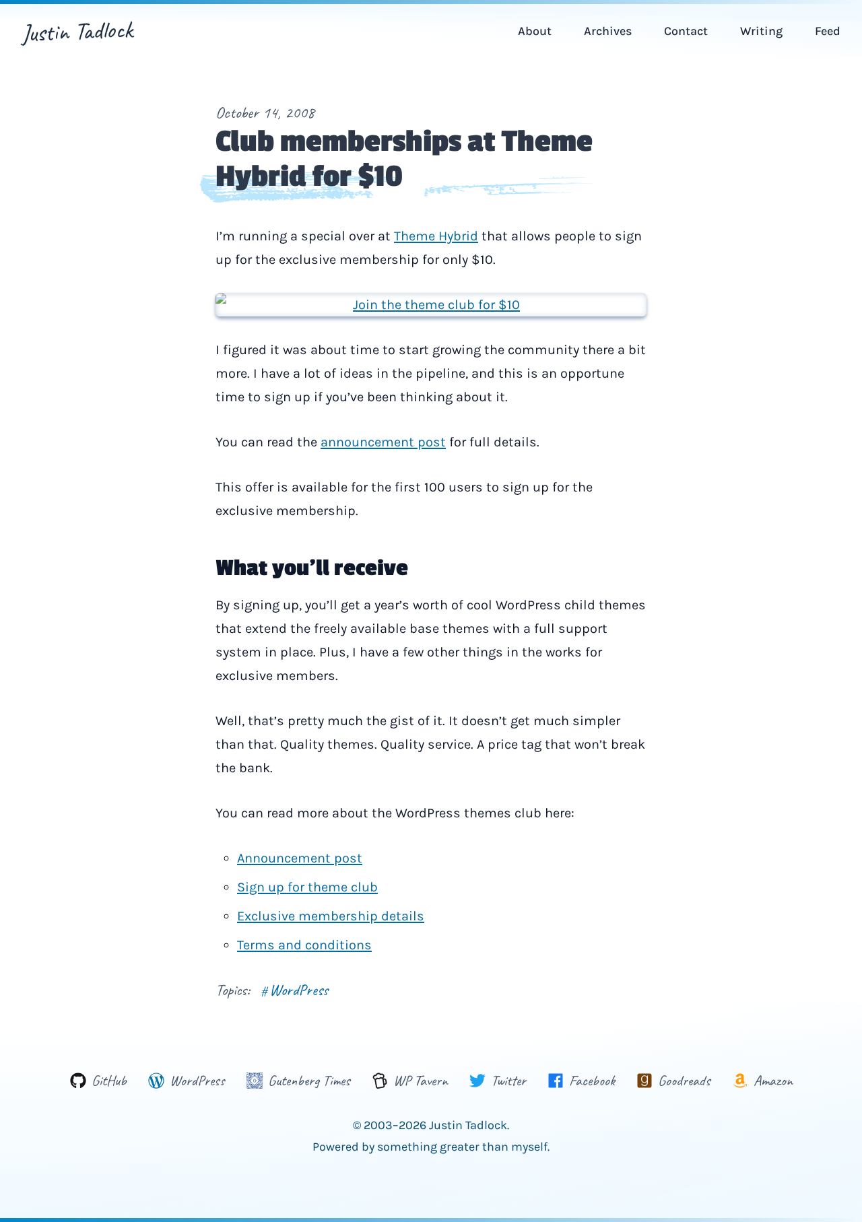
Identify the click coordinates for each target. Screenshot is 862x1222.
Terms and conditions (304, 945)
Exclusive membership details (330, 916)
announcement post (383, 442)
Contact (686, 31)
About (535, 31)
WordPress (294, 990)
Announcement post (299, 858)
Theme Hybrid (436, 236)
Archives (608, 31)
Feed (827, 31)
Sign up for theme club (307, 887)
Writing (761, 31)
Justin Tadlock (77, 30)
